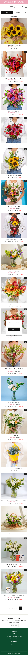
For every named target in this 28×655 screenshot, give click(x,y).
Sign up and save (14, 649)
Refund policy (14, 641)
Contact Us (14, 631)
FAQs (14, 634)
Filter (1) (7, 12)
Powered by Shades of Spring (14, 653)
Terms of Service (14, 639)
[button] (11, 47)
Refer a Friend (14, 644)
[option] (14, 2)
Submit (14, 329)
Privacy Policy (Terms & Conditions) (14, 636)
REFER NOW (14, 625)
